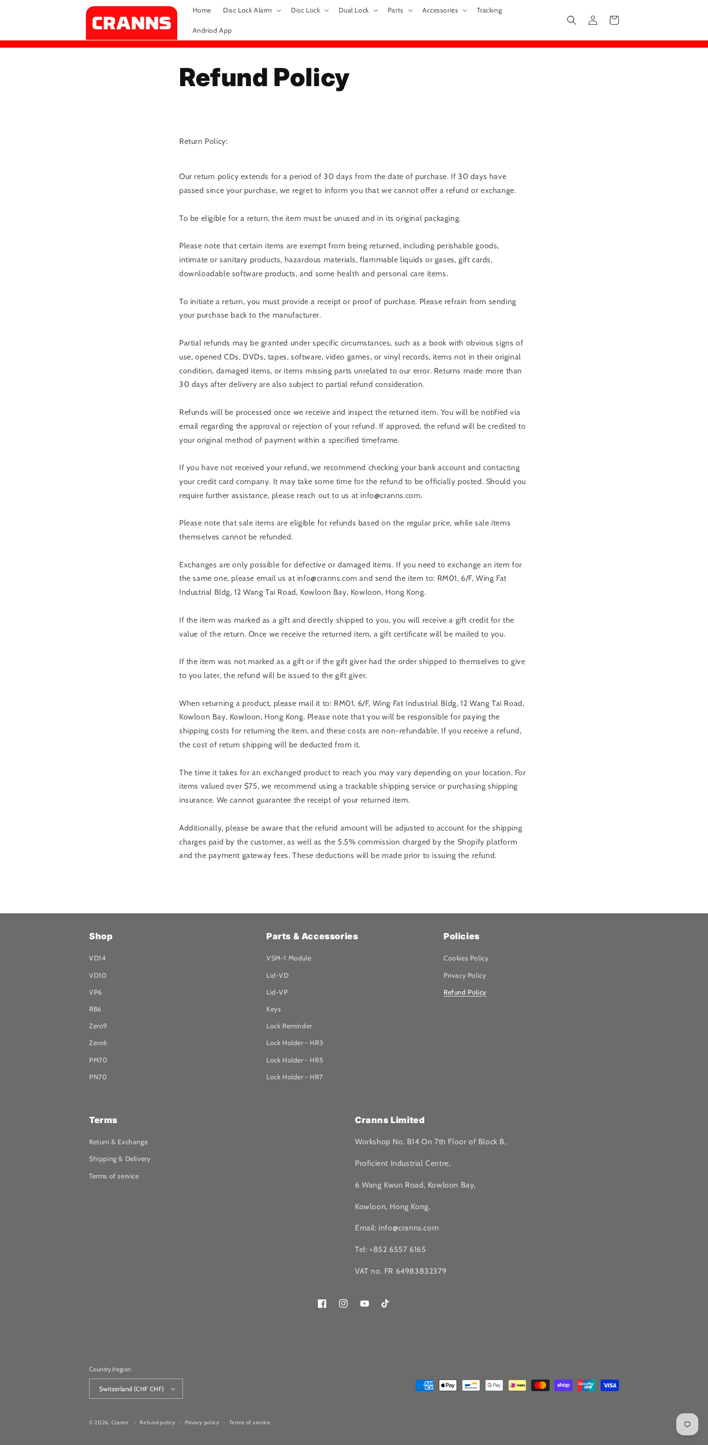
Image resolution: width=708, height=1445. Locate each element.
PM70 (98, 1060)
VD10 (97, 975)
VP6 (95, 992)
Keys (273, 1009)
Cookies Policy (466, 958)
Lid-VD (277, 975)
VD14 (97, 958)
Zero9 (98, 1026)
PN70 (98, 1077)
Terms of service (114, 1176)
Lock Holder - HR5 (294, 1060)
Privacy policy (202, 1422)
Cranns (120, 1422)
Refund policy (157, 1422)
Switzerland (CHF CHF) (131, 1389)
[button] (251, 10)
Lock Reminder (289, 1026)
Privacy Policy (465, 975)
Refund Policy (465, 992)
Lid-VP (277, 992)
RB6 (95, 1009)
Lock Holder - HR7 (294, 1077)
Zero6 (98, 1042)
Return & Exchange (118, 1142)
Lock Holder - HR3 (294, 1042)
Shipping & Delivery (119, 1158)
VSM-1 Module (288, 958)
